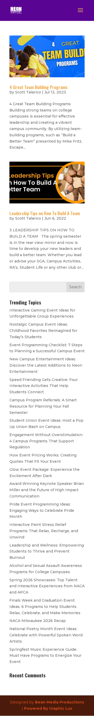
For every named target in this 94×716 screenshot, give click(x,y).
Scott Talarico (28, 92)
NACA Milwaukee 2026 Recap (37, 620)
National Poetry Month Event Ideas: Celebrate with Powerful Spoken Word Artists (46, 635)
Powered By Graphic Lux (48, 708)
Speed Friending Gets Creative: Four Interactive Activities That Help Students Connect (43, 386)
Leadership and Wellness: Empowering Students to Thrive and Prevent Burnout (46, 551)
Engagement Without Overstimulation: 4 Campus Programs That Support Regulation (46, 441)
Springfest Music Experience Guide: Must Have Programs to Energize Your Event (45, 655)
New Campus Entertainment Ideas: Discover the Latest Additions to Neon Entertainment (45, 365)
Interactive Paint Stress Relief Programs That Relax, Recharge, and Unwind (43, 530)
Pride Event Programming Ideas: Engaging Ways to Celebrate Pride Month (41, 510)
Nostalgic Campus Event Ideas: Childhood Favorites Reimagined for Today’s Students (43, 330)
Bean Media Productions (59, 702)
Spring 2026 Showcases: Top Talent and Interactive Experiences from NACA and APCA (47, 586)
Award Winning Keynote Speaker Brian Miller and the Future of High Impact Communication (46, 489)
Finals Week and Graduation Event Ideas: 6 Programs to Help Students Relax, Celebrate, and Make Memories (44, 606)
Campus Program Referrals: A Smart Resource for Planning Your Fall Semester (43, 406)
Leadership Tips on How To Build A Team (44, 213)
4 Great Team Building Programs (38, 87)
